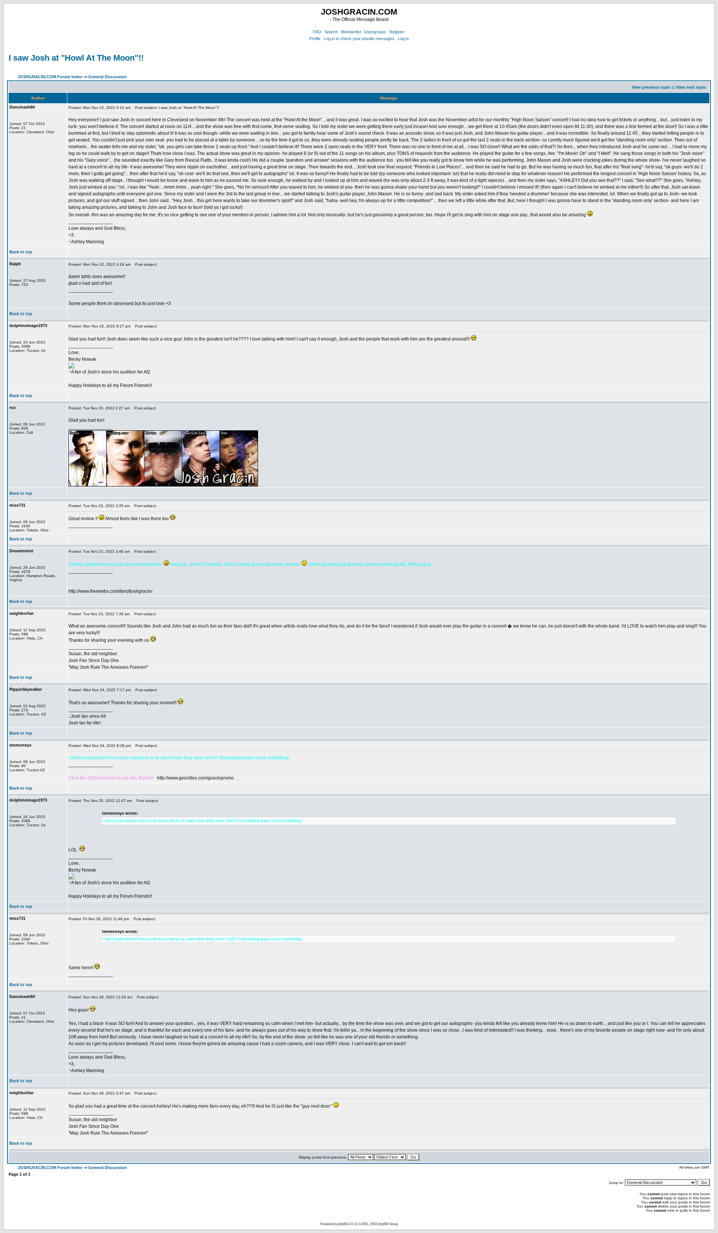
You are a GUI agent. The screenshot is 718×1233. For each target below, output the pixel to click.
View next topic (691, 87)
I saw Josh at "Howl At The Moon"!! (76, 57)
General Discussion (107, 76)
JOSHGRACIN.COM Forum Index (50, 76)
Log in (403, 38)
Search (331, 32)
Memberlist (351, 32)
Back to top (20, 252)
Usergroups (375, 32)
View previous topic (651, 87)
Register (397, 32)
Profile (314, 38)
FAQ (317, 32)
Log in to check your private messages (359, 38)
